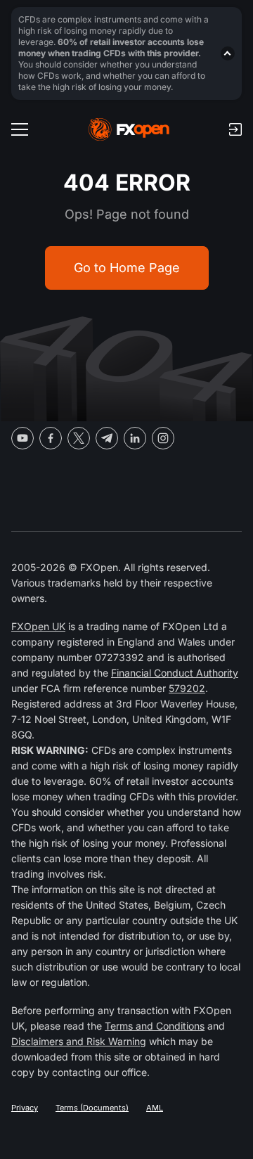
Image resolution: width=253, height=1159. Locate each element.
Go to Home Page (127, 267)
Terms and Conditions (155, 1026)
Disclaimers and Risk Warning (78, 1041)
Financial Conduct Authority (174, 673)
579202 (187, 688)
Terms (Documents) (92, 1108)
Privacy (24, 1108)
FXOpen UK (38, 626)
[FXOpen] (129, 129)
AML (154, 1108)
